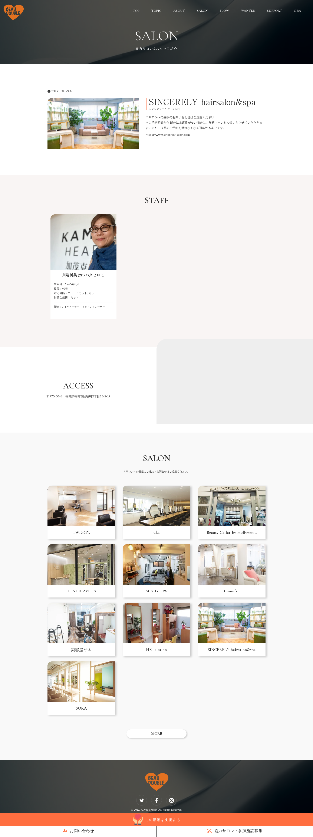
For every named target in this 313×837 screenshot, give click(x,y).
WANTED (248, 11)
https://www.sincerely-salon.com (168, 134)
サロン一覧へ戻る (61, 90)
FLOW (224, 11)
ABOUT (179, 11)
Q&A (297, 11)
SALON (202, 11)
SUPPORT (274, 11)
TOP (136, 11)
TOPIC (156, 11)
